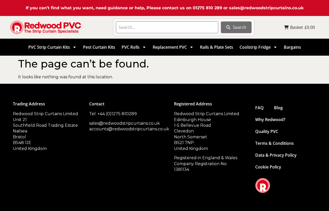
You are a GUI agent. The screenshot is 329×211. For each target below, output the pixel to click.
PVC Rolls (131, 47)
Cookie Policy (268, 167)
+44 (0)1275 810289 (117, 113)
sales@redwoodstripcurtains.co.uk (266, 7)
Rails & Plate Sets (216, 47)
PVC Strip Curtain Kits (49, 47)
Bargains (292, 47)
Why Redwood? (270, 119)
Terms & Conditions (274, 143)
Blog (278, 108)
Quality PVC (266, 131)
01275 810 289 (207, 7)
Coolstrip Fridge (255, 47)
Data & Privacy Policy (276, 155)
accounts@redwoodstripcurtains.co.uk (129, 128)
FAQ (259, 108)
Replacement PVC (170, 47)
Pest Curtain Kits (99, 47)
